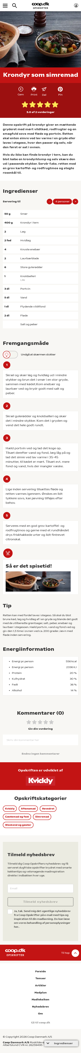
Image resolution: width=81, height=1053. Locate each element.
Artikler (40, 985)
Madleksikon (40, 999)
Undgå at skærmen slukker (38, 354)
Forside (40, 971)
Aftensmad (28, 808)
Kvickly (10, 808)
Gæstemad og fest (17, 816)
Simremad (42, 816)
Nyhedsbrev (40, 1006)
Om (40, 1013)
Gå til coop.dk (40, 1022)
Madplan (40, 992)
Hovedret (48, 808)
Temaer (40, 978)
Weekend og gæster (18, 825)
